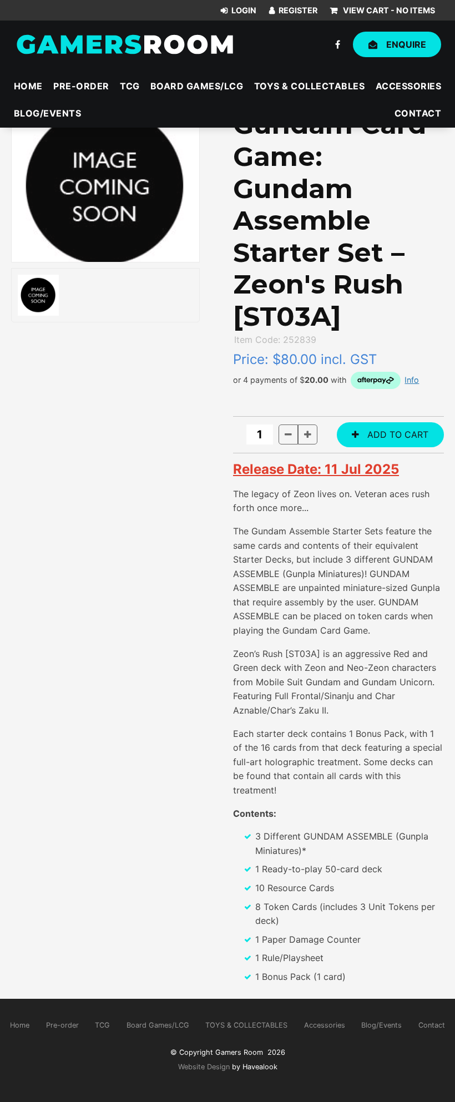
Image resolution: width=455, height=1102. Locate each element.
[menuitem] (20, 1025)
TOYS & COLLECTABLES (309, 86)
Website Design (204, 1067)
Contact (418, 113)
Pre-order (81, 86)
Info (412, 380)
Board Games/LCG (197, 86)
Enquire (406, 44)
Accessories (409, 86)
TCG (130, 86)
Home (28, 86)
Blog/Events (48, 113)
